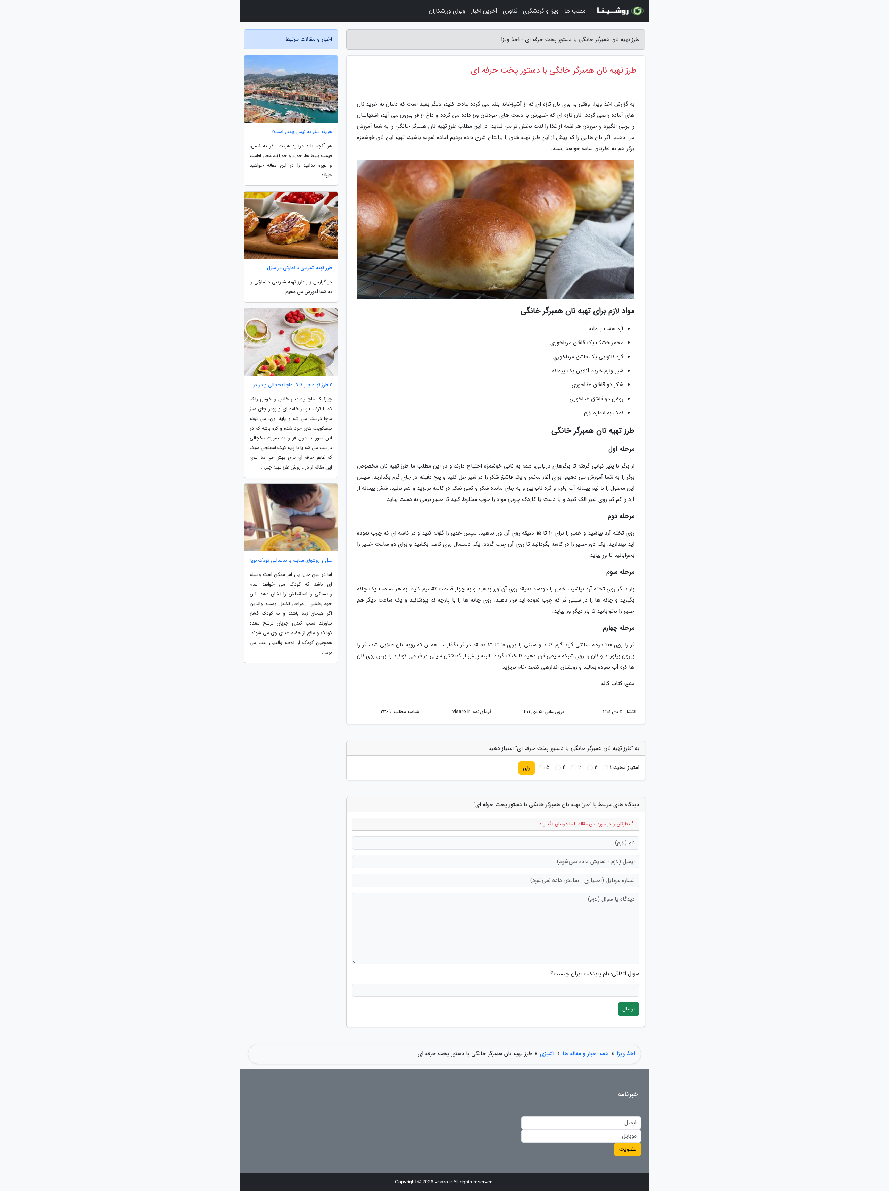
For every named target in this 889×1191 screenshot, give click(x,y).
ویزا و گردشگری (541, 11)
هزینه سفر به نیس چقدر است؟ (302, 131)
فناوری (510, 11)
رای (526, 767)
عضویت (628, 1149)
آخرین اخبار (484, 11)
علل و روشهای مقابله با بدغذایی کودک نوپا (291, 560)
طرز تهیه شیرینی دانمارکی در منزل (299, 268)
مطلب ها (574, 11)
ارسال (628, 1008)
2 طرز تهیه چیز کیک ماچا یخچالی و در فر (293, 385)
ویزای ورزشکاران (447, 11)
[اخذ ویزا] (619, 11)
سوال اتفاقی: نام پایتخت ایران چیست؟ (594, 974)
